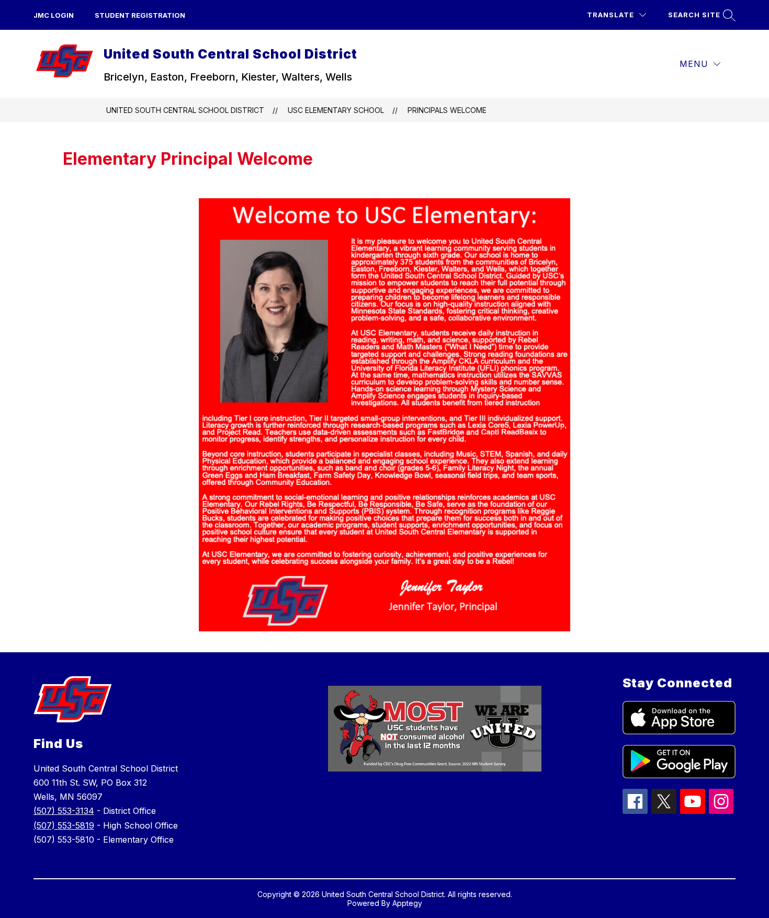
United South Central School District (185, 110)
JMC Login (53, 15)
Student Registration (140, 15)
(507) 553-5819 (63, 825)
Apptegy (407, 903)
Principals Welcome (447, 110)
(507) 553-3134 (63, 811)
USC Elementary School (336, 110)
